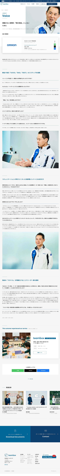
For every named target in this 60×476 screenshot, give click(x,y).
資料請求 (36, 461)
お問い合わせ (37, 463)
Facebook (43, 370)
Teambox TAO (29, 459)
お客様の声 (37, 454)
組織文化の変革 (22, 460)
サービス (28, 454)
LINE (55, 44)
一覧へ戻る (31, 378)
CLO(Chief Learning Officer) (30, 457)
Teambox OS (29, 460)
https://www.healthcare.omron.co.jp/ (29, 45)
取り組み (36, 456)
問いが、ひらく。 (30, 463)
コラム (36, 458)
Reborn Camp (29, 462)
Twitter (30, 370)
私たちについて (22, 455)
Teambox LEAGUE (30, 455)
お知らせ (36, 459)
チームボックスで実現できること (23, 459)
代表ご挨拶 (22, 462)
